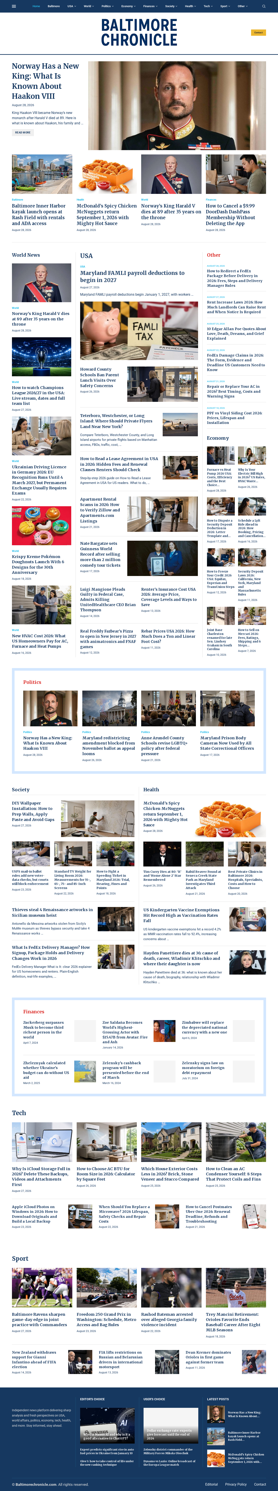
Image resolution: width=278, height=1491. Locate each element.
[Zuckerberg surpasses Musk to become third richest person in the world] (85, 1031)
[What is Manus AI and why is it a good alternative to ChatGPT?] (107, 1426)
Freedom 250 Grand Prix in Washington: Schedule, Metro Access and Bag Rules (106, 1319)
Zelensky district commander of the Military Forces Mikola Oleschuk (168, 1451)
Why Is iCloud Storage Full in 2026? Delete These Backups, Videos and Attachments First (41, 1176)
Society (169, 6)
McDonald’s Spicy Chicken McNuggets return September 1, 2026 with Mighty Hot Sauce (165, 814)
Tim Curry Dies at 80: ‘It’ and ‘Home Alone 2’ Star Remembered (162, 876)
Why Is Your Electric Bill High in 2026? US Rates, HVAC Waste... (251, 475)
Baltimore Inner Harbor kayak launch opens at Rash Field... (244, 1436)
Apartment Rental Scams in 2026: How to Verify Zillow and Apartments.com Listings (100, 510)
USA (70, 6)
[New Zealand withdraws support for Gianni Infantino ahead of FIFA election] (80, 1362)
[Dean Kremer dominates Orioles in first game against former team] (254, 1362)
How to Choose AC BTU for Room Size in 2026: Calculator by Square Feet (106, 1174)
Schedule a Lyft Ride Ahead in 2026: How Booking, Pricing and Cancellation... (252, 528)
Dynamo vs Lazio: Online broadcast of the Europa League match (169, 1463)
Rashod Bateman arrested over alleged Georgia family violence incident (169, 1319)
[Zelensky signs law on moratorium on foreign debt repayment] (244, 1071)
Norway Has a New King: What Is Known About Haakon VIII (47, 743)
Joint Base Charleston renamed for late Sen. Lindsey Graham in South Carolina (219, 639)
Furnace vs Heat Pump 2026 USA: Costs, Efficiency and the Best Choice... (219, 477)
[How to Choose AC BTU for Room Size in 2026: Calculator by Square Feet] (107, 1155)
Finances (149, 6)
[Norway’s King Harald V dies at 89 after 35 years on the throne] (171, 190)
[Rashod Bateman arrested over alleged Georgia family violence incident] (171, 1301)
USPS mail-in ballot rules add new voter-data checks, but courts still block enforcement (30, 878)
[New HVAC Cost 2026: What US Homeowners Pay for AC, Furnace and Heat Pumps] (41, 620)
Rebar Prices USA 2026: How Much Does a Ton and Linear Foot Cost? (168, 636)
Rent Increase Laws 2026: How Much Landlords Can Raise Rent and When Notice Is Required (236, 307)
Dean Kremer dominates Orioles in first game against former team (208, 1357)
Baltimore (54, 6)
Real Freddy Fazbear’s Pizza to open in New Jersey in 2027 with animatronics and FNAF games (108, 639)
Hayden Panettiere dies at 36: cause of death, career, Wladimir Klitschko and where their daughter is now (181, 958)
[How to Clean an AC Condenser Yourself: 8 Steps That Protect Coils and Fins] (236, 1155)
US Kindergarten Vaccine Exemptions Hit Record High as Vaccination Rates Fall (181, 915)
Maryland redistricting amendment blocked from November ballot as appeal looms (108, 745)
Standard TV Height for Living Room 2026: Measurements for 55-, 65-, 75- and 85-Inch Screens (72, 880)
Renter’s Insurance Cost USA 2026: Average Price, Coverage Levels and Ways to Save (169, 597)
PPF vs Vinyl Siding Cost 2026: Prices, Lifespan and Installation (234, 418)
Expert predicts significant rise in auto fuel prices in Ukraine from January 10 (107, 1451)
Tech (207, 6)
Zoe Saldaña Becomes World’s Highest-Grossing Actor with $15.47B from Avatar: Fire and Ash (125, 1032)
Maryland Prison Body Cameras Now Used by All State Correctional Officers (227, 743)
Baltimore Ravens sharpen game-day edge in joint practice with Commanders (39, 1319)
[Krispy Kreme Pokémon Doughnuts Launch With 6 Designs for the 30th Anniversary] (41, 543)
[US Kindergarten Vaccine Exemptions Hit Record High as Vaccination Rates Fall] (247, 919)
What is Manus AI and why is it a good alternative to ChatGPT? (106, 1436)
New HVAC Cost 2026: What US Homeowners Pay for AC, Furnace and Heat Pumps (40, 641)
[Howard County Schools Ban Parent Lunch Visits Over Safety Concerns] (162, 384)
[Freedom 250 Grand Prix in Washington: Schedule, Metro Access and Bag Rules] (107, 1301)
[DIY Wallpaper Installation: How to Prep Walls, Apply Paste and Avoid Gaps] (97, 818)
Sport (223, 6)
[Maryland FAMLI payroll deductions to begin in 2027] (139, 312)
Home (36, 6)
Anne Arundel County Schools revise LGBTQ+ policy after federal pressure (164, 745)
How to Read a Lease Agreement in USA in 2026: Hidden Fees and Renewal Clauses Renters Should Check (119, 464)
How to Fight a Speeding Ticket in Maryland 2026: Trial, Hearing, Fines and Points (113, 880)
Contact (258, 32)
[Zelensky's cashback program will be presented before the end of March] (164, 1071)
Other (241, 6)
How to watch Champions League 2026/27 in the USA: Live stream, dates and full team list (38, 395)
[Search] (264, 6)
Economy (127, 6)
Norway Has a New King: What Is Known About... (244, 1414)
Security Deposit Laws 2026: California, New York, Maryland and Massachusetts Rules (250, 583)
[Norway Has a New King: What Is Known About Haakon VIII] (177, 105)
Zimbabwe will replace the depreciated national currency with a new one (204, 1027)
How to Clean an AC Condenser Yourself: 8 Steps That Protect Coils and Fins (234, 1174)
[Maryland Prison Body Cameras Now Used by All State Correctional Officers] (227, 724)
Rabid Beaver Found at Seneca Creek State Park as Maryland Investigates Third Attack (203, 880)
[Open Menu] (14, 6)
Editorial (211, 1484)
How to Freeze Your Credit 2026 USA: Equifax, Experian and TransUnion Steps (221, 579)
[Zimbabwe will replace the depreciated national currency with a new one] (244, 1031)
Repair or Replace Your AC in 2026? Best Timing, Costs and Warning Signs (233, 391)
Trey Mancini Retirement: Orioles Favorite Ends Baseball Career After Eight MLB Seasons (233, 1322)
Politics (106, 6)
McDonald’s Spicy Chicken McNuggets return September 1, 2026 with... (246, 1458)
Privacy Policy (236, 1484)
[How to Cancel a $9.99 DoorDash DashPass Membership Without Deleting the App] (236, 193)
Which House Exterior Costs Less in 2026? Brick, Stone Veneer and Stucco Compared (170, 1174)
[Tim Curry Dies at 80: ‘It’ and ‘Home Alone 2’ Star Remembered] (162, 865)
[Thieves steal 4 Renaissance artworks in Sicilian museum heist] (116, 919)
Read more (23, 132)
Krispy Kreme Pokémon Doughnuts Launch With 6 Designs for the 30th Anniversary (38, 564)
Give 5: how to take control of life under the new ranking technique (107, 1463)
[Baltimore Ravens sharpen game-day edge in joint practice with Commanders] (42, 1301)
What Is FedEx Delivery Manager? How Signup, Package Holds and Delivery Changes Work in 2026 (51, 953)
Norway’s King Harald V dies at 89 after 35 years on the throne (171, 211)
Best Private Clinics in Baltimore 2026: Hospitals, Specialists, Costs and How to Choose (245, 880)
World (87, 6)
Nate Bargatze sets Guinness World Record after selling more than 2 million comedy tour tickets (100, 554)
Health (189, 6)
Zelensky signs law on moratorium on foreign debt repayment (203, 1068)
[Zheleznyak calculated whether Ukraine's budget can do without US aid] (85, 1071)
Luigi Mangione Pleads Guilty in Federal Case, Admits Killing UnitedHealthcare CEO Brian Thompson (108, 599)
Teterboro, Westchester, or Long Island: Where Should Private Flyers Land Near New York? (116, 421)
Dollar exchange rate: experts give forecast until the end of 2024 (169, 1434)
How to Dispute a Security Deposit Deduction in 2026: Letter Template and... (219, 528)
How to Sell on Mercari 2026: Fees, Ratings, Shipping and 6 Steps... (249, 637)
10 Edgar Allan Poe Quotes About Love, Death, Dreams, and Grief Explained (236, 334)
